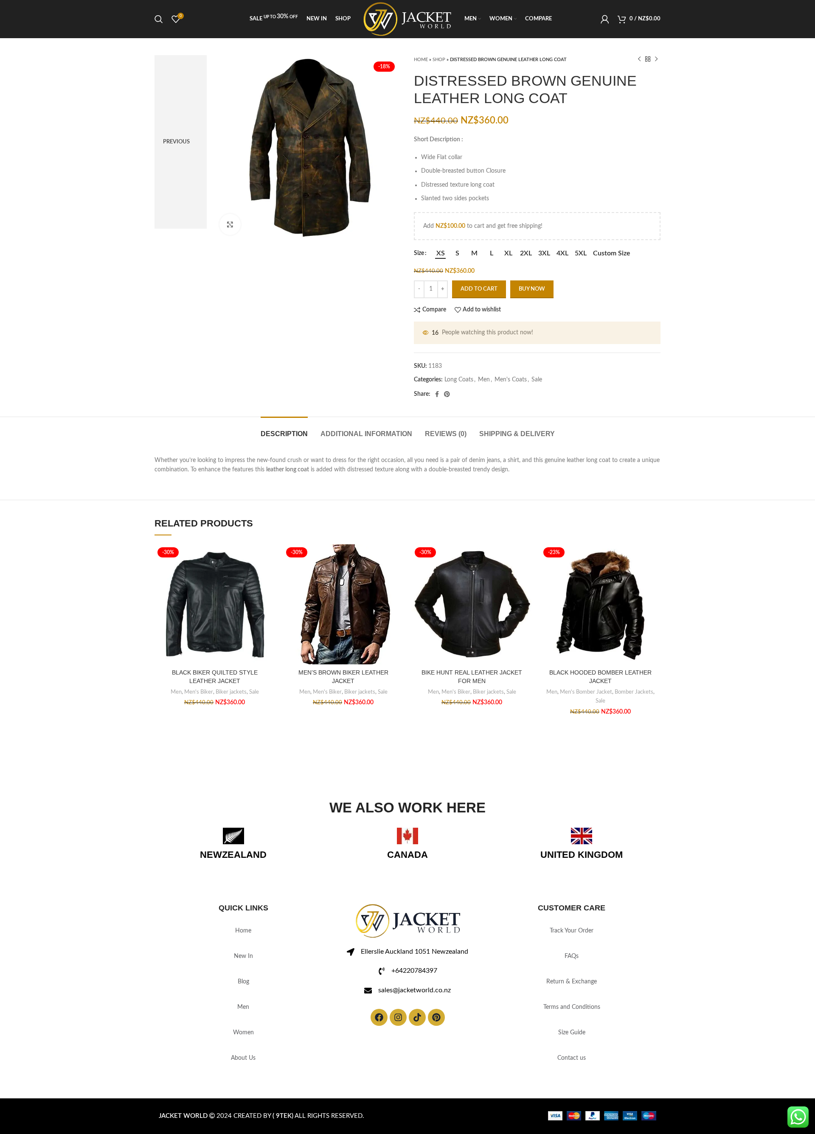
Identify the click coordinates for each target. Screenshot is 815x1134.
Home (421, 59)
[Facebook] (379, 1017)
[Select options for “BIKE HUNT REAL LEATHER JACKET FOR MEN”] (525, 577)
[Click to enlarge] (230, 224)
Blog (243, 982)
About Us (243, 1058)
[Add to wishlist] (268, 558)
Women (243, 1033)
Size (419, 253)
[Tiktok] (417, 1017)
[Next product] (656, 59)
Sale (536, 380)
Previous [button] (176, 142)
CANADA (407, 854)
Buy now (532, 289)
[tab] (284, 429)
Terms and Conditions (571, 1007)
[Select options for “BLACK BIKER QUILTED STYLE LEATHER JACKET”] (268, 577)
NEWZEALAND (233, 854)
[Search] (158, 19)
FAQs (572, 956)
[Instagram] (398, 1017)
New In (243, 956)
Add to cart (479, 289)
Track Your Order (571, 931)
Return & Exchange (571, 982)
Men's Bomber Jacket (586, 692)
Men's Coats (511, 380)
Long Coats (458, 380)
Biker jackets (231, 692)
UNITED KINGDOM (581, 854)
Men (484, 380)
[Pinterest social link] (446, 394)
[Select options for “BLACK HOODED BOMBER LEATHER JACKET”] (654, 577)
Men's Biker (198, 692)
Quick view (268, 596)
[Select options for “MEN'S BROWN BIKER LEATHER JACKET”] (397, 577)
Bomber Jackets (634, 692)
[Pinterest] (436, 1017)
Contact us (571, 1058)
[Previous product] (639, 59)
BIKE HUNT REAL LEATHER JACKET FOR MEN (472, 676)
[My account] (604, 19)
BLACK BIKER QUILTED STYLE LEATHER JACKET (215, 676)
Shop (439, 59)
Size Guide (571, 1033)
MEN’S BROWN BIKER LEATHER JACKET (343, 676)
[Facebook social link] (437, 394)
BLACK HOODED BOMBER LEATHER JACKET (600, 676)
